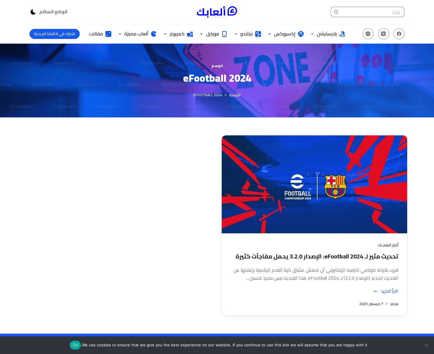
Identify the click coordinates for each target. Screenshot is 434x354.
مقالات (96, 33)
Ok (75, 344)
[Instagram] (368, 34)
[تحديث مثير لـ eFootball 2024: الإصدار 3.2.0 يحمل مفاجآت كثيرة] (314, 184)
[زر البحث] (336, 12)
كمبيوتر (177, 33)
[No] (427, 345)
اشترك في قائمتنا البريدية (54, 33)
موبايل (212, 33)
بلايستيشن (327, 33)
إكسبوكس (285, 33)
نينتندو (246, 33)
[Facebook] (399, 34)
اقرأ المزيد (389, 291)
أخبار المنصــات (388, 245)
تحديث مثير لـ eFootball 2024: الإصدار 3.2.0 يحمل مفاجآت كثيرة (317, 256)
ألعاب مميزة (136, 33)
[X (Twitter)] (383, 34)
